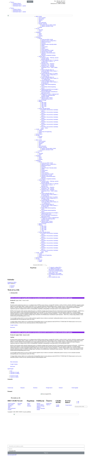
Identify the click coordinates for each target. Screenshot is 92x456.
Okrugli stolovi (44, 46)
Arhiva (40, 31)
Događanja (38, 32)
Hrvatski (38, 135)
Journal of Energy (42, 100)
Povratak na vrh (15, 398)
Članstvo (12, 2)
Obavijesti (41, 29)
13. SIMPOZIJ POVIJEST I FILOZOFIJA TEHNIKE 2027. (55, 269)
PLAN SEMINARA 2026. (54, 277)
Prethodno (12, 285)
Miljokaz (40, 101)
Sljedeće (12, 287)
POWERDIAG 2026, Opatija (55, 273)
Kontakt (40, 27)
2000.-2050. (43, 102)
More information (14, 361)
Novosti (37, 28)
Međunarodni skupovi (46, 42)
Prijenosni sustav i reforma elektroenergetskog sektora (47, 98)
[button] (30, 2)
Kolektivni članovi (17, 3)
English (40, 137)
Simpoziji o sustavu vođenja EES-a (48, 40)
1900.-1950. (43, 105)
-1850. (42, 107)
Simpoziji (22, 387)
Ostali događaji (75, 387)
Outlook (14, 373)
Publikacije (38, 37)
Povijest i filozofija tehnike (44, 108)
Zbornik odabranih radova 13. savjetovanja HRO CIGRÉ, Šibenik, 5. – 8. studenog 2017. (50, 82)
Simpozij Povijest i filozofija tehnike (49, 44)
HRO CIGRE (39, 16)
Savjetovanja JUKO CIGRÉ (47, 50)
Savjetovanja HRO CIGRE (47, 39)
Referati (40, 38)
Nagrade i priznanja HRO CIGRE (48, 25)
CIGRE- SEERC (58, 401)
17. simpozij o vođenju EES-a (55, 267)
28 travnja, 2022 (14, 292)
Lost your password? (12, 454)
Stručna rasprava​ (44, 49)
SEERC (43, 45)
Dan (14, 283)
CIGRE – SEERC (40, 129)
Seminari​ (43, 48)
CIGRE (40, 130)
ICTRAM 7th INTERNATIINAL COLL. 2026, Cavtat (56, 271)
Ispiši (10, 368)
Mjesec (9, 283)
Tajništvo (40, 20)
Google (14, 372)
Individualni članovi (17, 4)
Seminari (61, 387)
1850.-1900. (43, 106)
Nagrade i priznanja (43, 23)
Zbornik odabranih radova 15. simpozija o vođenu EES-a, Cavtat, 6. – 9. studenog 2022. (49, 61)
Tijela (40, 21)
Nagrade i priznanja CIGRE (47, 26)
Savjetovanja (10, 387)
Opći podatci (41, 18)
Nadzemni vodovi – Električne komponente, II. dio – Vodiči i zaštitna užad (49, 67)
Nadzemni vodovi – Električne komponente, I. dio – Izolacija (47, 64)
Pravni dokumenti (42, 22)
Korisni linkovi (39, 134)
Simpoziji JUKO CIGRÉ (46, 51)
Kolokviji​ (43, 43)
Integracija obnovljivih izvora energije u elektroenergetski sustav (49, 90)
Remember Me (12, 450)
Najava (40, 33)
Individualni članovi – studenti (19, 5)
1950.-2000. (43, 103)
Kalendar (40, 35)
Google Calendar (14, 325)
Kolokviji (35, 387)
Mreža (12, 282)
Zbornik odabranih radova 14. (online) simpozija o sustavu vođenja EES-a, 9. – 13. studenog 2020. (49, 74)
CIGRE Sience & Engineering (45, 131)
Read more (12, 327)
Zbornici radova (42, 56)
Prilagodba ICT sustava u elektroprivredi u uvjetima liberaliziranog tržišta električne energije (50, 95)
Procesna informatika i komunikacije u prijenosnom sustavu (49, 92)
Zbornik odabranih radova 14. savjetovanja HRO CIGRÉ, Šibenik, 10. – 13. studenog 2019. (49, 78)
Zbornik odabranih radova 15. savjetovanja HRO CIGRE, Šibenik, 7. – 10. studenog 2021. (50, 71)
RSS (11, 371)
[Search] (46, 265)
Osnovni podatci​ (42, 17)
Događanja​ (33, 267)
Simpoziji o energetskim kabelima (48, 55)
